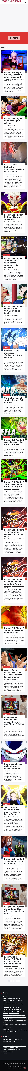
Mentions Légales (7, 1028)
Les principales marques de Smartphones (14, 1015)
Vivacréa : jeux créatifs (9, 1041)
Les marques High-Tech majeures (12, 1009)
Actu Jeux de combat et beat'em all (12, 1039)
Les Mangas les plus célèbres (11, 1007)
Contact (5, 996)
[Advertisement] (14, 14)
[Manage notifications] (24, 1068)
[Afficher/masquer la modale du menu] (25, 2)
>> (19, 980)
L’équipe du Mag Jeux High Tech (11, 998)
